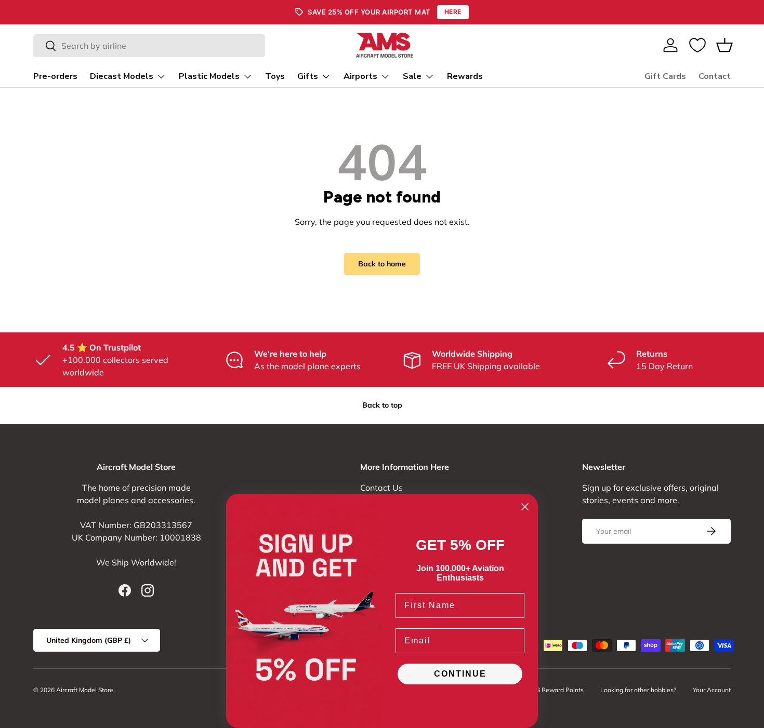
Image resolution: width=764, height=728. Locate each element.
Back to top (382, 405)
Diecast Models (121, 76)
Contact (715, 76)
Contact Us (381, 487)
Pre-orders (55, 76)
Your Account (712, 690)
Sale (412, 76)
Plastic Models (209, 76)
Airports (360, 76)
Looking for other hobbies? (638, 690)
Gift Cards (665, 76)
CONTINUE (460, 673)
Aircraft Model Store (84, 690)
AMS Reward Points (555, 690)
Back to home (382, 263)
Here (453, 12)
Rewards (465, 76)
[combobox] (149, 45)
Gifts (307, 76)
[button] (724, 45)
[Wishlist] (697, 45)
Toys (275, 76)
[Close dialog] (525, 507)
